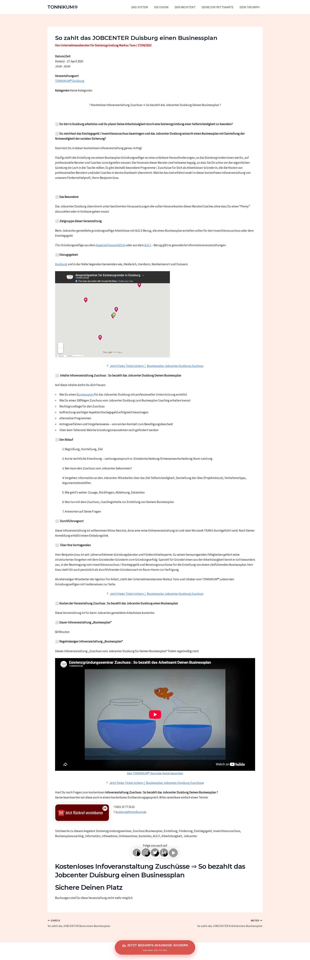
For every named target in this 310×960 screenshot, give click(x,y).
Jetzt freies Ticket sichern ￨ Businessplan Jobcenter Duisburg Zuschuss (156, 366)
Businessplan (85, 394)
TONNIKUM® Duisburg (69, 81)
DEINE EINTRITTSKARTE (217, 7)
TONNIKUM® (62, 7)
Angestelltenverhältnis (111, 245)
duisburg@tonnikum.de (130, 812)
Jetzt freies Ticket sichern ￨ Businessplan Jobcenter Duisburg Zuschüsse (156, 783)
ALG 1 (147, 245)
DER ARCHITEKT (185, 7)
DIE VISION (161, 7)
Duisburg (61, 264)
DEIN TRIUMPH (249, 7)
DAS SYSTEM (139, 7)
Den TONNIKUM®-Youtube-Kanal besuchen (155, 773)
